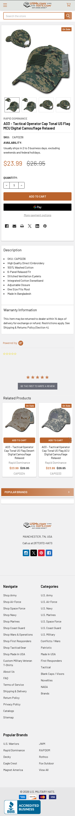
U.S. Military (48, 634)
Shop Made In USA (14, 654)
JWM (42, 743)
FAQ (5, 678)
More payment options (37, 215)
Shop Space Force (14, 608)
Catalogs (8, 710)
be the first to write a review (38, 386)
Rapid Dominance (14, 750)
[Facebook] (6, 226)
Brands (45, 693)
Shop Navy (9, 614)
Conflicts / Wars (50, 641)
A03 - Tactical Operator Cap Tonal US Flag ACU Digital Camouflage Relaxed (56, 452)
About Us (9, 671)
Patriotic (46, 647)
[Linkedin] (37, 226)
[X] (29, 226)
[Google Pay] (37, 207)
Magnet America (13, 769)
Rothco (43, 756)
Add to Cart (19, 440)
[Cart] (69, 5)
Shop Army (10, 595)
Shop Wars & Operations (18, 634)
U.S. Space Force (51, 621)
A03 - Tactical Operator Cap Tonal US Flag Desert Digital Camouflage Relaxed (19, 452)
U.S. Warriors (11, 743)
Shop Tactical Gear (14, 647)
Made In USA (48, 654)
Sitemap (8, 717)
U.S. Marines (48, 614)
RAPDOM (44, 750)
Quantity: (10, 177)
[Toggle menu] (5, 5)
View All (43, 769)
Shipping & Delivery (15, 691)
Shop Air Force (12, 601)
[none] (37, 61)
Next (70, 440)
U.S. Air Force (49, 601)
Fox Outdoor (46, 763)
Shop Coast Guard (14, 628)
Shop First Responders (17, 641)
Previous (4, 440)
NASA (44, 686)
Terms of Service (13, 684)
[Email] (14, 226)
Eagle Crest (10, 763)
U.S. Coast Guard (51, 628)
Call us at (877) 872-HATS (37, 543)
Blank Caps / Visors (52, 673)
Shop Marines (11, 621)
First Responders (51, 660)
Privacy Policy (11, 704)
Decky (7, 756)
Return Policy (11, 697)
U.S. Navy (46, 608)
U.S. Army (47, 595)
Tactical (46, 667)
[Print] (22, 226)
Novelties (47, 680)
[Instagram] (26, 553)
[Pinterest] (45, 226)
